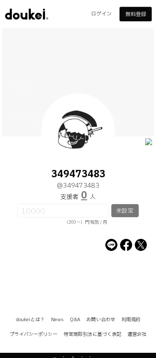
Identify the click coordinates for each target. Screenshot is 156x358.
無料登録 (135, 14)
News (57, 319)
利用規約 (130, 319)
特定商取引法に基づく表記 (92, 334)
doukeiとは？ (30, 319)
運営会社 (136, 334)
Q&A (75, 319)
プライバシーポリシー (34, 334)
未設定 (124, 211)
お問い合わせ (100, 319)
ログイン (101, 14)
